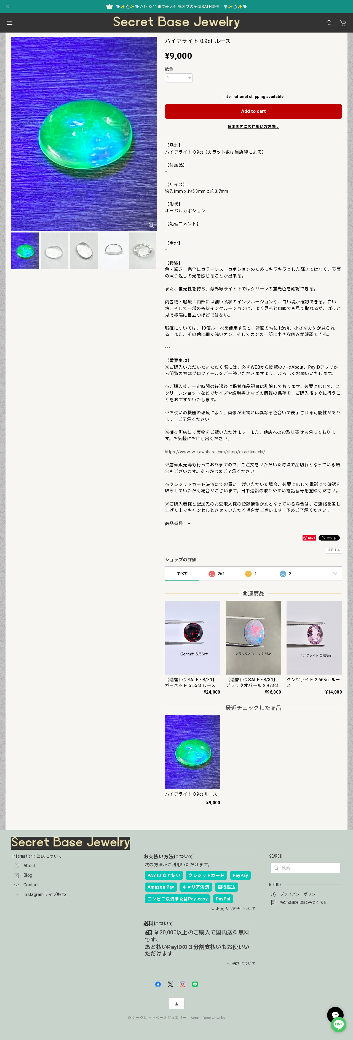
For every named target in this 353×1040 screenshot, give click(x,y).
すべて (182, 573)
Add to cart (253, 111)
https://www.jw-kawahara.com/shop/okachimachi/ (215, 452)
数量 (169, 69)
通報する (334, 550)
